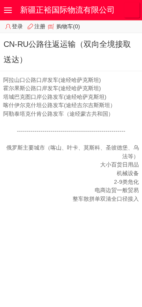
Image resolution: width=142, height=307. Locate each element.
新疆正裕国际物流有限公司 (67, 10)
